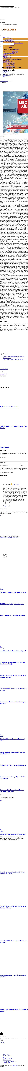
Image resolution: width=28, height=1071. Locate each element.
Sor (1, 800)
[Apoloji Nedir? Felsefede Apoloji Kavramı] (5, 762)
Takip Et (4, 376)
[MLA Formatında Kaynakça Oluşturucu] (5, 612)
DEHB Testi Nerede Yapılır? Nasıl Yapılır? (13, 651)
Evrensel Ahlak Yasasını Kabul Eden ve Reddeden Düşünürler (12, 790)
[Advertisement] (14, 341)
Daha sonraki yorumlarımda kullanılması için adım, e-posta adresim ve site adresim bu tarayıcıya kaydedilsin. (13, 469)
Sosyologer (2, 41)
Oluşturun (2, 515)
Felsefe (4, 58)
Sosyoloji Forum (7, 1060)
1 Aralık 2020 (16, 484)
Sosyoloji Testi (6, 1062)
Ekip (4, 3)
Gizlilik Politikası (7, 1056)
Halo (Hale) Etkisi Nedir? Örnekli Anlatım (13, 359)
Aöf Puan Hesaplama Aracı (9, 1061)
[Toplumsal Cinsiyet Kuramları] (12, 404)
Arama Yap (16, 7)
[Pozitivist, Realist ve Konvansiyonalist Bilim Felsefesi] (12, 423)
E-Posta (22, 465)
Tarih (4, 60)
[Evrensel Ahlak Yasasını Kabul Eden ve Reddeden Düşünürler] (5, 787)
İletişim (4, 62)
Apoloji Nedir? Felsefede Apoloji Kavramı (13, 765)
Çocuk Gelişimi (6, 57)
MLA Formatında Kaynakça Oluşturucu (12, 615)
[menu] (0, 35)
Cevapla (5, 506)
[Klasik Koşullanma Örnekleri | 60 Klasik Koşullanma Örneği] (5, 659)
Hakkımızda (6, 37)
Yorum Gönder (4, 472)
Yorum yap (3, 450)
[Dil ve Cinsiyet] (12, 444)
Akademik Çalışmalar (8, 53)
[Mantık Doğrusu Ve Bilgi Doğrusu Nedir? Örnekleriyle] (5, 773)
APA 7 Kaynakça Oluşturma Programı (12, 604)
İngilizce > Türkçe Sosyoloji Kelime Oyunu (13, 592)
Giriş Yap (3, 19)
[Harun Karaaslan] (3, 367)
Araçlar (2, 588)
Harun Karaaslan (4, 81)
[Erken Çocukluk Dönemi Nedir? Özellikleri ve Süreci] (5, 685)
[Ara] (20, 7)
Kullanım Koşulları (7, 1058)
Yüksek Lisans (6, 61)
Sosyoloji (5, 54)
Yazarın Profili (3, 374)
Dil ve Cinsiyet (4, 447)
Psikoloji (5, 56)
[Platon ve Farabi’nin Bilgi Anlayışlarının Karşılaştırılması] (5, 749)
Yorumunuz (3, 462)
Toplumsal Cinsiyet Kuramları (9, 407)
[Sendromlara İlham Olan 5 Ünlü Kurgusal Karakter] (5, 699)
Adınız (22, 464)
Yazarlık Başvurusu (7, 1)
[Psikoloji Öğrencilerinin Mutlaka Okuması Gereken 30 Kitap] (5, 672)
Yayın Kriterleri (9, 39)
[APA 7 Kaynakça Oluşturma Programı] (5, 601)
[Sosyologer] (8, 32)
